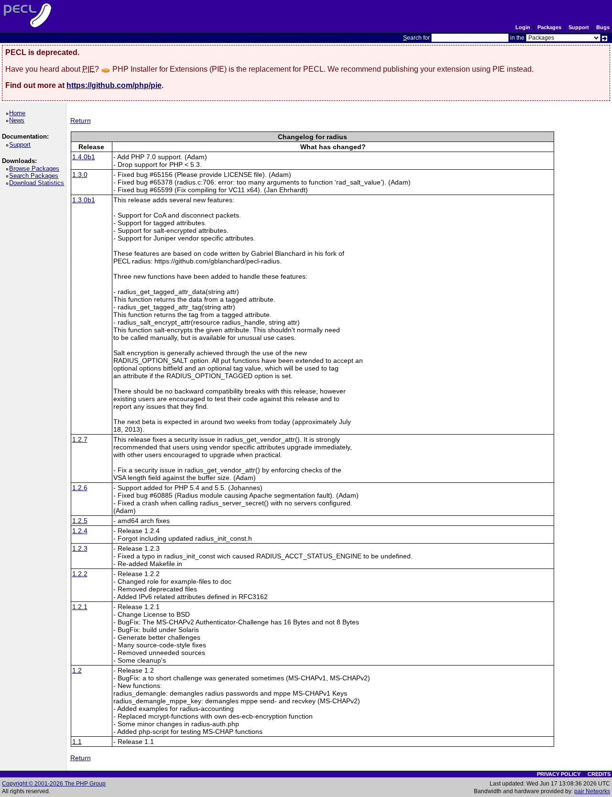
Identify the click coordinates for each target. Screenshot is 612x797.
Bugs (603, 27)
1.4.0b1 (83, 157)
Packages (549, 27)
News (18, 120)
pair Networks (592, 791)
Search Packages (35, 175)
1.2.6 (79, 487)
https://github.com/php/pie (114, 85)
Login (522, 27)
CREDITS (599, 774)
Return (80, 120)
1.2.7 (79, 439)
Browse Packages (36, 168)
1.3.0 (79, 174)
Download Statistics (38, 182)
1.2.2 (79, 574)
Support (578, 27)
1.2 (77, 670)
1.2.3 (79, 548)
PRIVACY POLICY (558, 774)
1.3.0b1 (83, 200)
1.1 (77, 741)
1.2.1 (79, 607)
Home (19, 113)
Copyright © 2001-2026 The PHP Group (54, 783)
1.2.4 (79, 531)
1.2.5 (79, 520)
